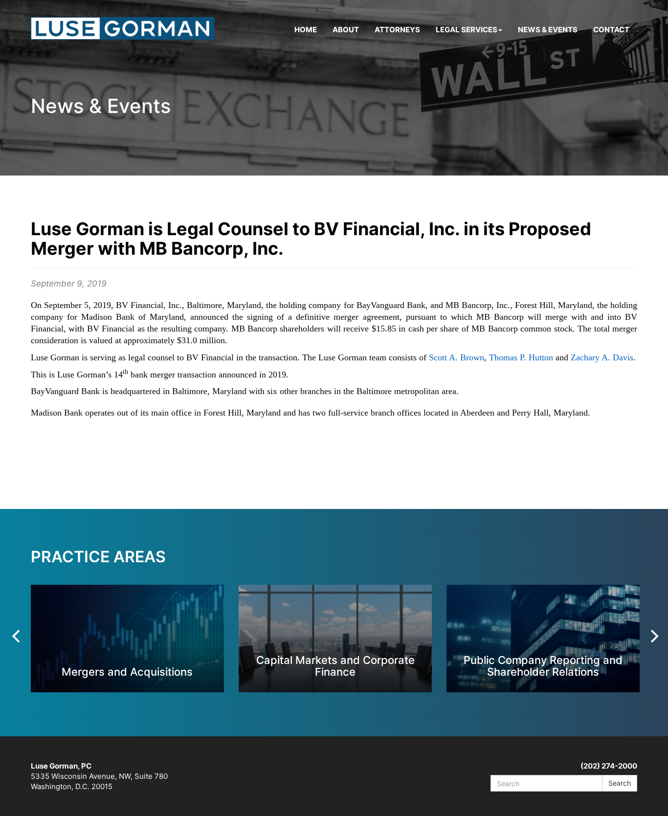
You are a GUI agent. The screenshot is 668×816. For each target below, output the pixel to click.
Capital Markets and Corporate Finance (335, 666)
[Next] (653, 636)
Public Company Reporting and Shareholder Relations (543, 666)
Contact (611, 29)
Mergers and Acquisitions (127, 671)
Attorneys (397, 29)
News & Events (548, 29)
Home (305, 29)
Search (619, 783)
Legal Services (466, 29)
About (346, 29)
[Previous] (17, 636)
